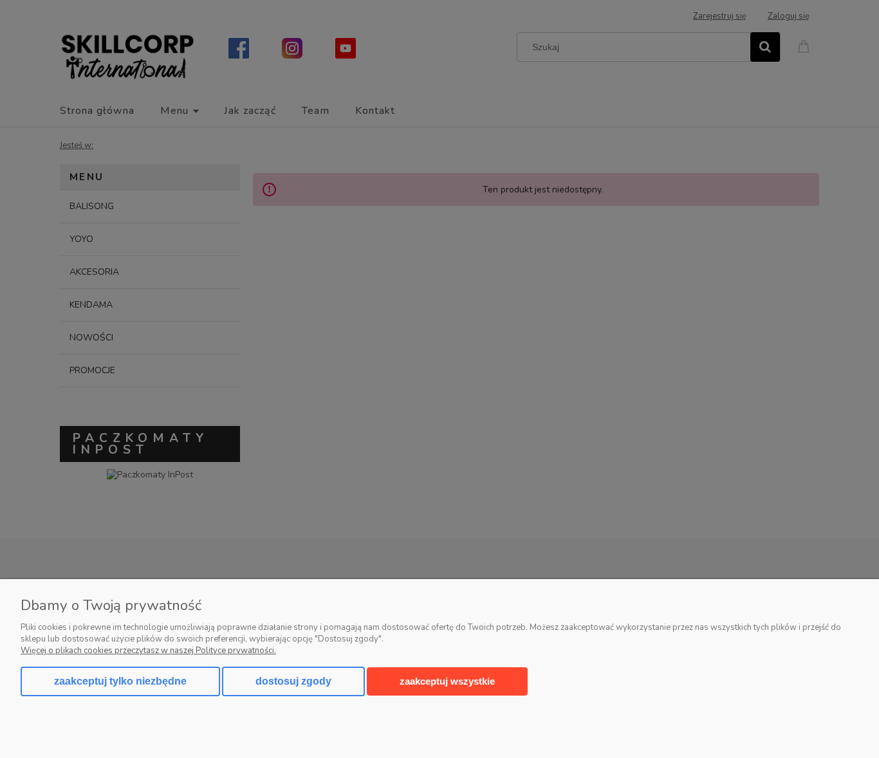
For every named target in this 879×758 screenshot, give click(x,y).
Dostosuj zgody (293, 681)
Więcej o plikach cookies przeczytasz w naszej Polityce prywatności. (148, 650)
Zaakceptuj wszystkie (447, 681)
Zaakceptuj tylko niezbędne (120, 681)
